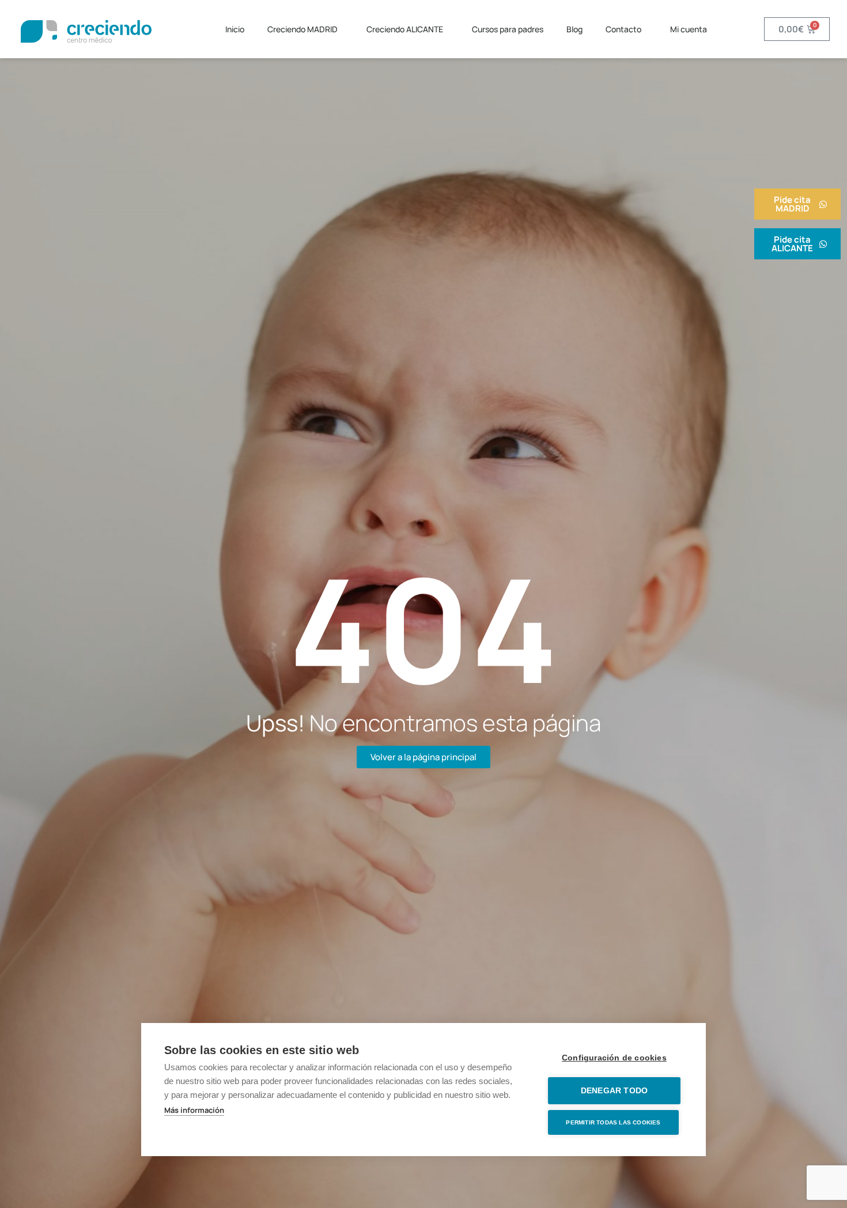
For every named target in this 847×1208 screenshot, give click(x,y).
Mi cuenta (688, 29)
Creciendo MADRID (302, 29)
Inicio (234, 29)
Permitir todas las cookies (613, 1122)
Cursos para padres (507, 29)
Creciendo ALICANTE (404, 29)
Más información (194, 1110)
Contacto (623, 29)
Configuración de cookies (614, 1058)
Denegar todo (614, 1090)
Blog (574, 29)
